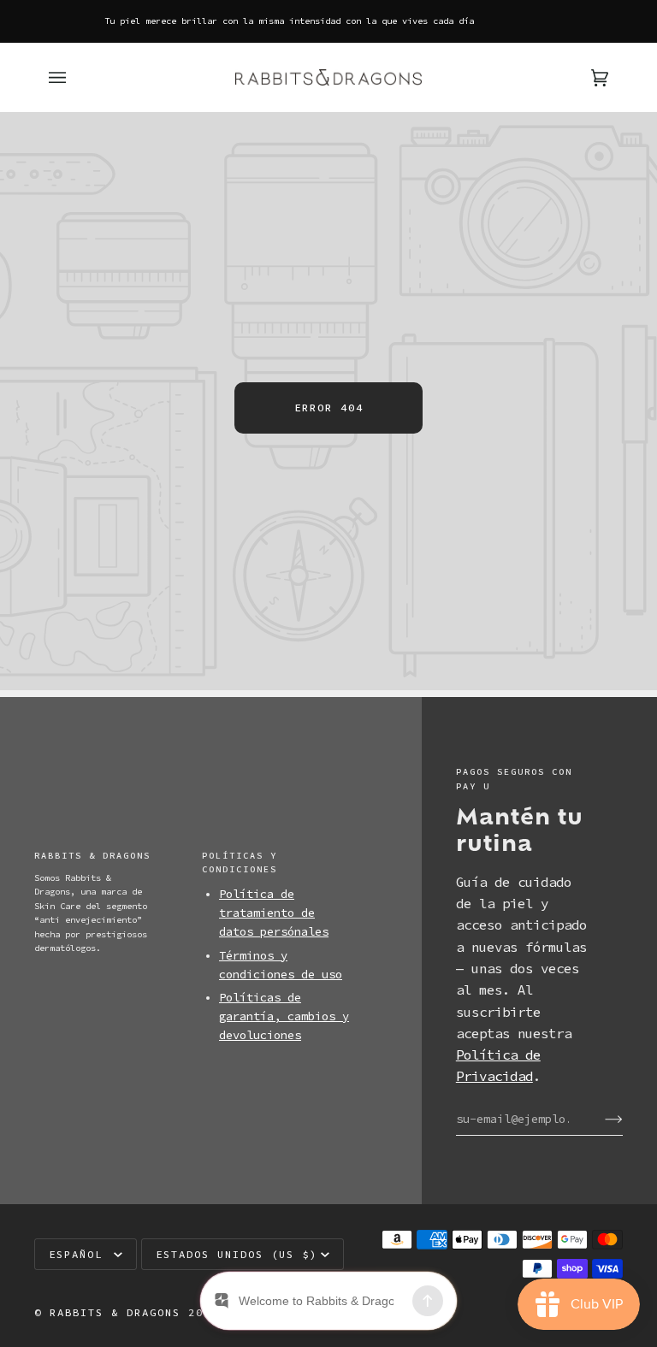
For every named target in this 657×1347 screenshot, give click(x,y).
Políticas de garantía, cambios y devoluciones (284, 1016)
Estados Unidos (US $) (236, 1254)
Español (79, 1254)
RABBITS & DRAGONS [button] (92, 855)
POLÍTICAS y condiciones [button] (239, 862)
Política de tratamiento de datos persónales (273, 913)
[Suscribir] (600, 1118)
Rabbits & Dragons (115, 1312)
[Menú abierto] (74, 77)
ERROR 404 (329, 407)
